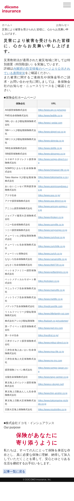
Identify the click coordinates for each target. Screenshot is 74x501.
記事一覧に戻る (14, 471)
